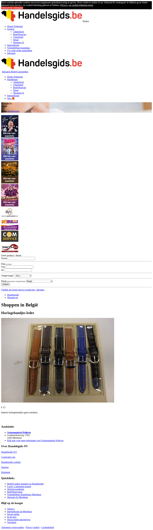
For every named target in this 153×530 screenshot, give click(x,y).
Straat (16, 40)
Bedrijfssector (19, 34)
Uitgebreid (18, 37)
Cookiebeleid (47, 527)
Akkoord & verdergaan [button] (12, 8)
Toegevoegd (7, 275)
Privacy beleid (32, 527)
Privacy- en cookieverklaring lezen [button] (76, 5)
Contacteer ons (8, 457)
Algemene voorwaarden (12, 527)
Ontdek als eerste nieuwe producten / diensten (22, 290)
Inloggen (11, 53)
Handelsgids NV (9, 452)
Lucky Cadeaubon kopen (19, 486)
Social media (13, 514)
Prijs (6, 264)
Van (3, 267)
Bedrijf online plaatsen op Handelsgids (25, 484)
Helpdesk (5, 472)
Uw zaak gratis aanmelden (19, 50)
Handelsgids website (11, 462)
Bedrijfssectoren (14, 492)
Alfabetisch (18, 31)
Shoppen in (18, 42)
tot (2, 270)
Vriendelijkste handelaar (18, 48)
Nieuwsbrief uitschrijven (18, 519)
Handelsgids (13, 111)
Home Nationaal (15, 26)
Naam (4, 258)
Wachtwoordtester (15, 489)
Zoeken (10, 29)
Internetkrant (13, 45)
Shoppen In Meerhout (17, 497)
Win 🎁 (11, 98)
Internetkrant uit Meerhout (19, 511)
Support (5, 467)
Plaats (13, 281)
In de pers (11, 517)
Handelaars (12, 79)
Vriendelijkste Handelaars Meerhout (24, 494)
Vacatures (11, 522)
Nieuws (10, 509)
